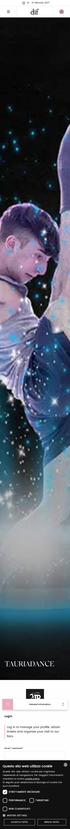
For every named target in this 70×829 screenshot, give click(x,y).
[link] (61, 11)
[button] (35, 815)
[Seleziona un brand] (35, 12)
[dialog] (35, 794)
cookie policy (32, 779)
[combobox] (65, 765)
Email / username (13, 748)
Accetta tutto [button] (19, 822)
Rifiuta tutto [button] (52, 822)
